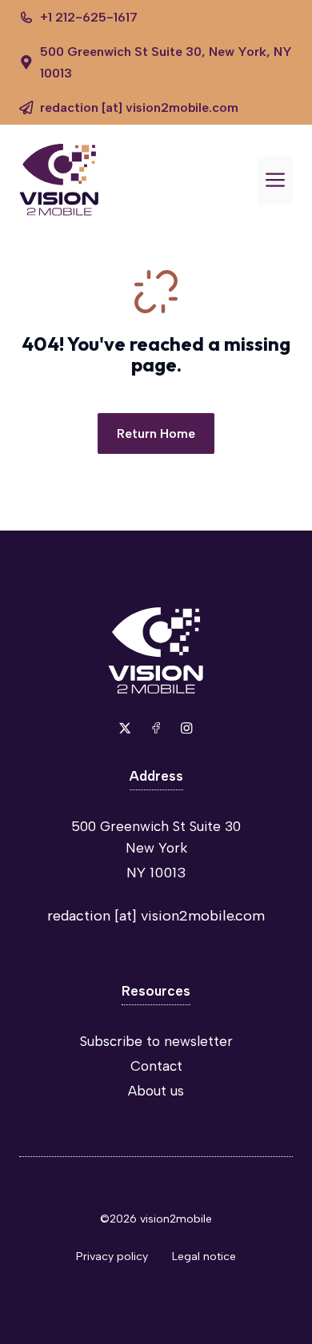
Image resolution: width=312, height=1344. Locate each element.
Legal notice (204, 1256)
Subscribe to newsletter (156, 1041)
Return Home (156, 433)
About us (156, 1091)
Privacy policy (112, 1256)
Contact (156, 1066)
